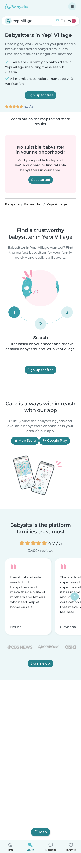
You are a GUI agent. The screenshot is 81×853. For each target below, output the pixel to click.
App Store (27, 441)
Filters (67, 21)
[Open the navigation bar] (72, 6)
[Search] (8, 21)
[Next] (74, 596)
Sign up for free (40, 95)
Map (43, 832)
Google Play (56, 441)
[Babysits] (16, 6)
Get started (40, 180)
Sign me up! (41, 663)
